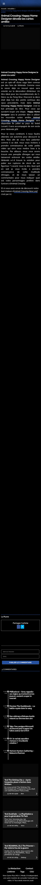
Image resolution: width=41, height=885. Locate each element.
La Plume (5, 617)
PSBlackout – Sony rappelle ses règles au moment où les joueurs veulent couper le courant (21, 695)
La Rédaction (14, 868)
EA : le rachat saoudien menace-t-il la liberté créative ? (19, 740)
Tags (22, 871)
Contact (29, 868)
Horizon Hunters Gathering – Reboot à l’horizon (21, 752)
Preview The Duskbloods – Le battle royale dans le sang (22, 707)
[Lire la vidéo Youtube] (39, 208)
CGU (32, 871)
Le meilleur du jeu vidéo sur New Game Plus (20, 4)
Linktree (11, 871)
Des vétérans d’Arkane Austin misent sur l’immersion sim (22, 717)
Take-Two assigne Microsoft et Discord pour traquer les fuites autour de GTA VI (21, 728)
